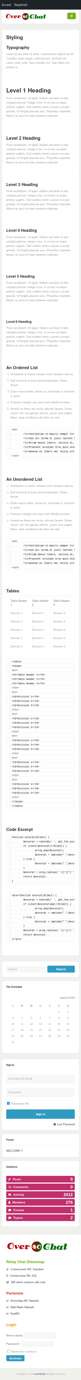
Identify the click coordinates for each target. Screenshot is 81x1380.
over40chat (39, 1374)
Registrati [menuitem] (20, 4)
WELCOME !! (14, 1150)
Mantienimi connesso (24, 1351)
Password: (13, 1344)
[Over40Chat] (26, 19)
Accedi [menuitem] (6, 4)
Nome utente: (14, 1335)
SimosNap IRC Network (24, 1300)
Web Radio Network (22, 1307)
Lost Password (66, 1124)
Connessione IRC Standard (27, 1269)
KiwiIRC (15, 1313)
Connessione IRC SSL (23, 1275)
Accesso (15, 1358)
